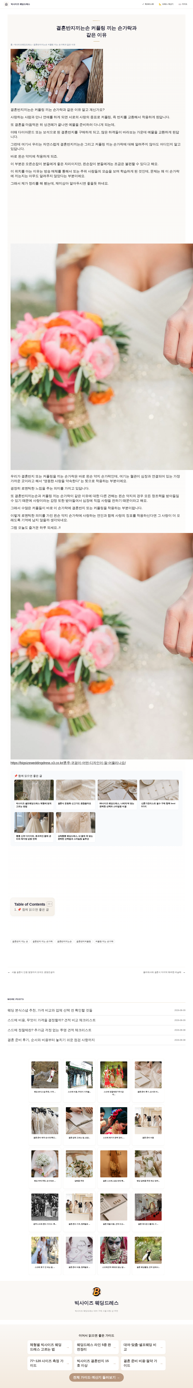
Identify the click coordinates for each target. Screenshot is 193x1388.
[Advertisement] (96, 218)
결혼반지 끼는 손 (20, 941)
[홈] (6, 4)
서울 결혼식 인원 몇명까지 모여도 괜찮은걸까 (33, 972)
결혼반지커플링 (83, 941)
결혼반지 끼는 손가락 (43, 941)
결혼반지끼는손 (64, 941)
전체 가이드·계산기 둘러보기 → (96, 1377)
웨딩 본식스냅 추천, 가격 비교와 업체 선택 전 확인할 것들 (50, 1010)
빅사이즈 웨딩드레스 (96, 1303)
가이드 (183, 4)
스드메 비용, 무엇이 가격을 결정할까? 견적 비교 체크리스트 (52, 1020)
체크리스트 (148, 4)
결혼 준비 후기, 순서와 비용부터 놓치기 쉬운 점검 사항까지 (51, 1040)
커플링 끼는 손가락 (104, 941)
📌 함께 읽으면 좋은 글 (33, 909)
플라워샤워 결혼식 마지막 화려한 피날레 (162, 972)
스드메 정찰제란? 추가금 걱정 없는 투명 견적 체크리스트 (50, 1030)
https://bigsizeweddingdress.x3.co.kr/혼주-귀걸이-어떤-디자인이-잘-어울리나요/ (68, 763)
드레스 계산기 (166, 4)
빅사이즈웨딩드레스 (23, 44)
